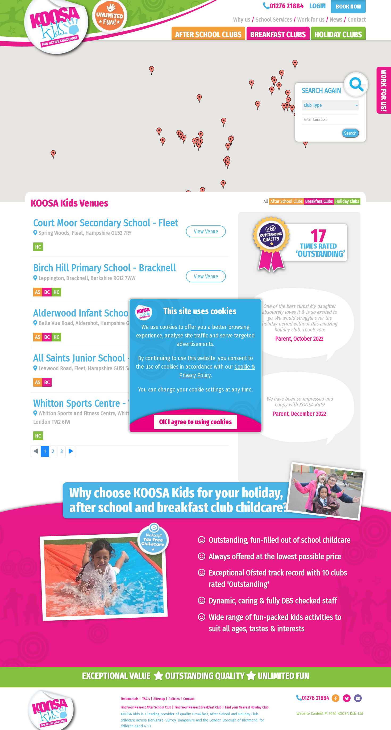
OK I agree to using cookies (195, 422)
